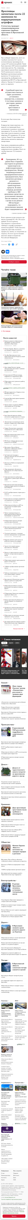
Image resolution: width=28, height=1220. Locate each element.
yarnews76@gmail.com (10, 1197)
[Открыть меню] (25, 2)
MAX (14, 1180)
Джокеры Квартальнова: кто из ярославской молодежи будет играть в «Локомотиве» (10, 672)
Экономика (16, 359)
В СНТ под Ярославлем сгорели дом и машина (14, 493)
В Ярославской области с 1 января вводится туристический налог (21, 1094)
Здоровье (4, 1044)
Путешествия (19, 1082)
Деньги (8, 7)
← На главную (5, 331)
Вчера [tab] (17, 643)
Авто (14, 530)
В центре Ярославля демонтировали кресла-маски (14, 399)
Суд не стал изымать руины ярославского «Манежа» (12, 546)
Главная (3, 7)
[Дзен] (3, 252)
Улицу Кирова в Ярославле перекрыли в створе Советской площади (12, 900)
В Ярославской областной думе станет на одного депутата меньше (12, 825)
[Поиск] (21, 2)
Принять (14, 1216)
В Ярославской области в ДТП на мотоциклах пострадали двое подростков (13, 506)
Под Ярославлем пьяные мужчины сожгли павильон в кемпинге (12, 820)
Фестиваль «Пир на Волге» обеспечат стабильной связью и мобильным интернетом (13, 449)
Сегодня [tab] (4, 645)
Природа (15, 502)
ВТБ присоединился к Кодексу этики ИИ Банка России (14, 392)
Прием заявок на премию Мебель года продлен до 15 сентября (13, 405)
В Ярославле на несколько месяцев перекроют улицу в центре (14, 616)
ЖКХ (16, 1001)
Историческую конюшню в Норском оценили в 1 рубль (7, 1110)
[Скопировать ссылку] (16, 244)
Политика (4, 1001)
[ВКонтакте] (7, 252)
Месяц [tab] (4, 643)
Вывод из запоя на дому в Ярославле (6, 1055)
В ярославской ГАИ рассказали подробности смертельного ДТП (13, 375)
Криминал (16, 437)
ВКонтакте (16, 1175)
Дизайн (15, 401)
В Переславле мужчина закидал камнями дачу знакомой (13, 521)
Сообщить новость (14, 262)
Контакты (3, 1177)
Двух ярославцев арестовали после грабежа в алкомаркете (14, 435)
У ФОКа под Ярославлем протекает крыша (14, 567)
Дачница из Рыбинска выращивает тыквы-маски (14, 463)
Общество (15, 352)
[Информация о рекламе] (24, 364)
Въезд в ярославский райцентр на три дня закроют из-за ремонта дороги (13, 601)
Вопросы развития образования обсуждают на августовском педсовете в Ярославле (13, 342)
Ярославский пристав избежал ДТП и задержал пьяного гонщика (11, 830)
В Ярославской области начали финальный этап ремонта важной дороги (13, 587)
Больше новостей (18, 628)
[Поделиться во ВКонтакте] (12, 244)
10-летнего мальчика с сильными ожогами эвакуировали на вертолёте (14, 534)
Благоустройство (8, 880)
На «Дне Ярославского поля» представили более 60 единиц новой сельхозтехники (14, 356)
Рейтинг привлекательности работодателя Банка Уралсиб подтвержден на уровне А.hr (12, 514)
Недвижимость (17, 459)
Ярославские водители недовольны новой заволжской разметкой (14, 527)
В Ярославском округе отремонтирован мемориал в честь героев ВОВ (6, 1013)
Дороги (15, 563)
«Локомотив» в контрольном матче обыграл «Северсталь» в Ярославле (14, 422)
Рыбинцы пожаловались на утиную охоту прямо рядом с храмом (14, 573)
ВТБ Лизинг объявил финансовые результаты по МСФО (13, 441)
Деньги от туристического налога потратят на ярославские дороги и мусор (14, 554)
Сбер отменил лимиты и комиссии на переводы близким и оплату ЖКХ (20, 1013)
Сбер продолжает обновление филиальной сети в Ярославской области (13, 470)
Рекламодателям (5, 1175)
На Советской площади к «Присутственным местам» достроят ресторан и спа (14, 456)
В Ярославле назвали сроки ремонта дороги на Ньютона (14, 560)
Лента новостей (10, 338)
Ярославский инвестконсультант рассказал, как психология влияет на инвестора (13, 792)
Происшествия (17, 378)
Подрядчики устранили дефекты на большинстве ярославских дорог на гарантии (14, 953)
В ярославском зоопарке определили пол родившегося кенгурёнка (14, 499)
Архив (3, 1180)
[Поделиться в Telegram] (9, 244)
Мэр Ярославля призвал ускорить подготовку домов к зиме (21, 1037)
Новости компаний (18, 418)
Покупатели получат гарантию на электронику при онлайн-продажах (11, 782)
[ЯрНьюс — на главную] (6, 2)
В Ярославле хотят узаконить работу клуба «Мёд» (14, 382)
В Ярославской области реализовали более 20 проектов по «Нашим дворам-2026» (13, 915)
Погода (4, 960)
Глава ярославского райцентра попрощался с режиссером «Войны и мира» (14, 478)
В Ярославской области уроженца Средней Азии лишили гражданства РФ (13, 835)
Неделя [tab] (11, 643)
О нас (3, 1173)
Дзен (14, 1177)
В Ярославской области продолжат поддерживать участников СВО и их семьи (7, 1030)
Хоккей (15, 371)
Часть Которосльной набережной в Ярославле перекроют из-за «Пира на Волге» (13, 948)
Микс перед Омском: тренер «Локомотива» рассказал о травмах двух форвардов (14, 368)
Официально (16, 384)
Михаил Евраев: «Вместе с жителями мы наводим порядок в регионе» (14, 349)
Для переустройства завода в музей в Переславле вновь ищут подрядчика (14, 622)
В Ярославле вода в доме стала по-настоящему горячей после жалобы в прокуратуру (20, 1030)
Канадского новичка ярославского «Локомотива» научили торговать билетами (14, 609)
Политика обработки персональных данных (11, 1199)
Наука (14, 345)
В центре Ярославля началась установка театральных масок (17, 889)
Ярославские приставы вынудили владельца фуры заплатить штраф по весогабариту (14, 486)
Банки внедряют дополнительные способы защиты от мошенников (13, 787)
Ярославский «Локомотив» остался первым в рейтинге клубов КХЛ (14, 580)
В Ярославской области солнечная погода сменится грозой (19, 967)
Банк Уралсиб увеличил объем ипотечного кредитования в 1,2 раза (14, 416)
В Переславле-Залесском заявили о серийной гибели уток (14, 594)
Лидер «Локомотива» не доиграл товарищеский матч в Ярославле (13, 428)
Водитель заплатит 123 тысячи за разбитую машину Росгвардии (13, 540)
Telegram (15, 1173)
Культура (15, 481)
